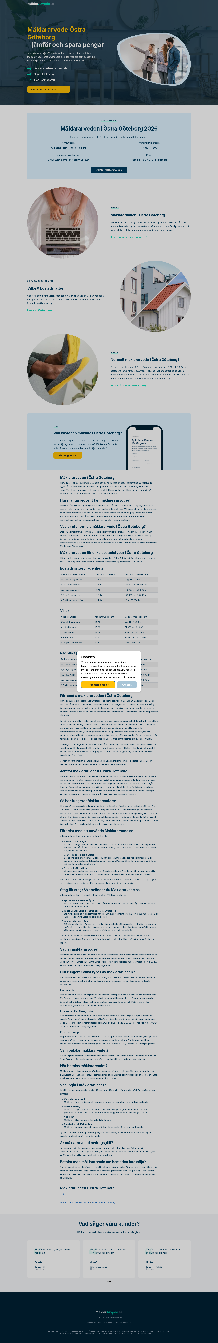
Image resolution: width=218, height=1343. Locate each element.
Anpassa (127, 684)
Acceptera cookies (98, 684)
